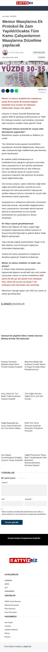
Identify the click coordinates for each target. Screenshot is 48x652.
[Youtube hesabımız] (19, 648)
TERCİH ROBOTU (9, 57)
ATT (4, 38)
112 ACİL (6, 28)
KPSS (5, 33)
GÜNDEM (6, 24)
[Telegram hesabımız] (33, 648)
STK (5, 47)
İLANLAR (6, 52)
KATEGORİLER (8, 19)
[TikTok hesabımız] (24, 648)
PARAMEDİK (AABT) (10, 42)
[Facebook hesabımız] (5, 648)
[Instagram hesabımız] (14, 648)
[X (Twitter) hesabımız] (10, 648)
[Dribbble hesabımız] (29, 648)
